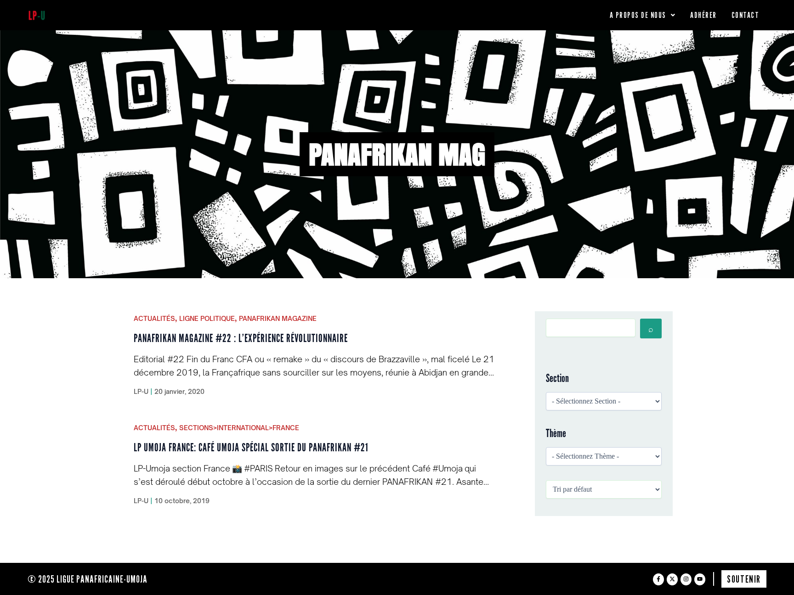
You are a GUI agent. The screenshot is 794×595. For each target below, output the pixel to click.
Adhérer (703, 15)
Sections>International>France (239, 428)
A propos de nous (638, 15)
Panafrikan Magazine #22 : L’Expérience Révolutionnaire (241, 338)
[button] (642, 15)
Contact (746, 15)
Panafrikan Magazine (278, 318)
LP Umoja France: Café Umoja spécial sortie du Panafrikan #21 (251, 447)
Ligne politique (207, 318)
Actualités (154, 318)
